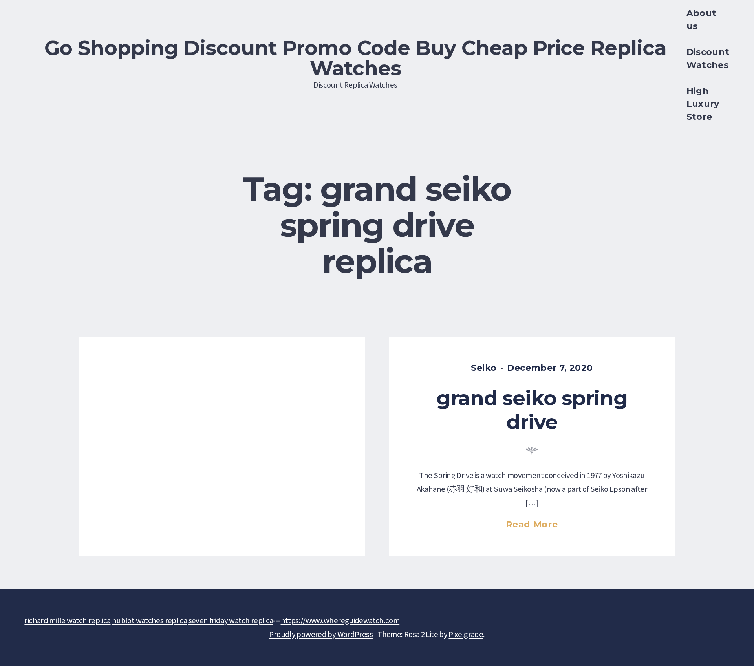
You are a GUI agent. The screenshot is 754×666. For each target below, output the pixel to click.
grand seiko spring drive (532, 410)
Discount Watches (708, 58)
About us (701, 19)
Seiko (483, 367)
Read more (535, 526)
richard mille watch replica (67, 620)
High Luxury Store (702, 104)
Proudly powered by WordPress (321, 634)
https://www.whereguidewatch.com (340, 620)
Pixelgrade (465, 634)
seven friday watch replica (230, 620)
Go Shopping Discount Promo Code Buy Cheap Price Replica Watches (355, 57)
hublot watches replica (149, 620)
